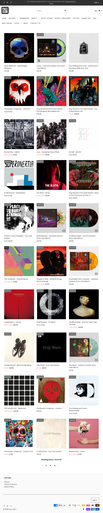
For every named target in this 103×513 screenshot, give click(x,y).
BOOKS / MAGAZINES (63, 18)
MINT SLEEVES (7, 23)
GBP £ (96, 3)
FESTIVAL (76, 18)
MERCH (34, 18)
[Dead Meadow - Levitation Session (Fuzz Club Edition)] (51, 218)
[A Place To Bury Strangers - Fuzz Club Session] (19, 218)
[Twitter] (7, 3)
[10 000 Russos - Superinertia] (19, 175)
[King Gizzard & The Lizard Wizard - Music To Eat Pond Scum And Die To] (84, 175)
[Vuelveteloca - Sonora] (19, 304)
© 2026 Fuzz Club (9, 509)
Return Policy (9, 487)
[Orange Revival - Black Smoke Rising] (19, 347)
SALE (94, 18)
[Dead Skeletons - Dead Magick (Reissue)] (19, 48)
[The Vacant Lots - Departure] (19, 390)
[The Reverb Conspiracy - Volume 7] (51, 390)
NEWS (26, 23)
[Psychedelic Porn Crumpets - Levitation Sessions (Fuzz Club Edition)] (84, 261)
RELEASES (12, 18)
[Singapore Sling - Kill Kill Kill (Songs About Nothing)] (51, 261)
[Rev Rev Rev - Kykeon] (19, 134)
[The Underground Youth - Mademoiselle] (84, 390)
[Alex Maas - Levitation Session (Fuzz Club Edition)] (84, 347)
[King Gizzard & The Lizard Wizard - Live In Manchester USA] (84, 91)
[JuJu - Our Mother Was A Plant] (51, 134)
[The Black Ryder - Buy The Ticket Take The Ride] (84, 304)
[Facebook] (4, 3)
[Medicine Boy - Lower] (84, 434)
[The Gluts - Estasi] (51, 175)
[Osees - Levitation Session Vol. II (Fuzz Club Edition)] (51, 48)
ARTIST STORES (47, 18)
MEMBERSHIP (24, 18)
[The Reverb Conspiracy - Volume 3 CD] (19, 434)
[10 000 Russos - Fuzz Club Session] (51, 434)
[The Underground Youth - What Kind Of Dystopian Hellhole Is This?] (84, 48)
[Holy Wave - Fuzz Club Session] (51, 347)
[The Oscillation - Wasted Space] (19, 261)
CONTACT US (35, 23)
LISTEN (16, 23)
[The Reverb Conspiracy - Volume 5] (19, 91)
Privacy (6, 482)
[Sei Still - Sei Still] (84, 134)
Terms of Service (10, 484)
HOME (4, 18)
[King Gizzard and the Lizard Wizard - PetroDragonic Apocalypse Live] (51, 91)
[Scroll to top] (99, 509)
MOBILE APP (86, 18)
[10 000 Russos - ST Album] (51, 304)
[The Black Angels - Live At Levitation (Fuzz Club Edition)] (84, 218)
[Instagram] (11, 3)
